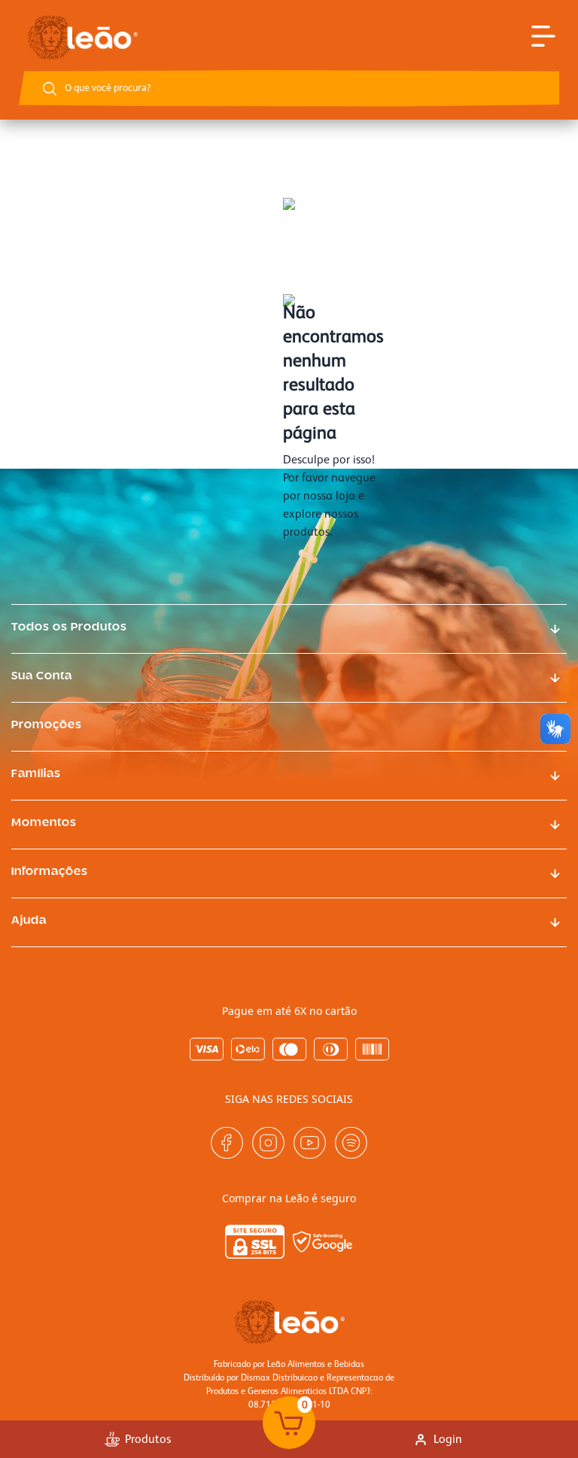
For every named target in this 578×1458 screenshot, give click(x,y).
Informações (49, 872)
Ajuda (29, 921)
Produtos (148, 1439)
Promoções (46, 725)
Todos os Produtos (69, 627)
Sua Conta (41, 676)
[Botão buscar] (49, 88)
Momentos (44, 823)
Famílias (36, 774)
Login (448, 1439)
